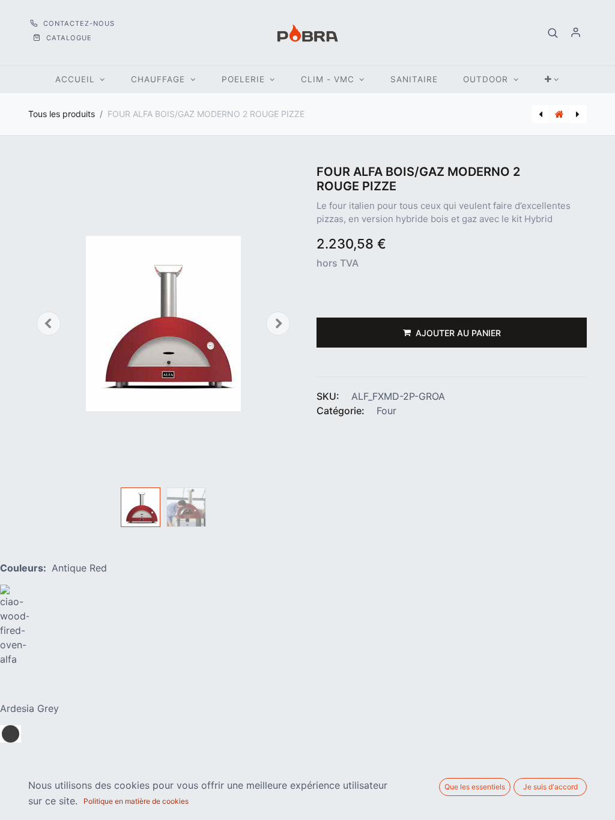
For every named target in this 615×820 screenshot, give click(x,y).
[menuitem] (414, 79)
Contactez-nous (78, 23)
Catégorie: (341, 411)
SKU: (328, 396)
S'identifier (576, 33)
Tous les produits (61, 114)
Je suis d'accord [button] (550, 786)
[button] (553, 33)
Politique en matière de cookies (136, 801)
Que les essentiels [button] (474, 786)
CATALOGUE (68, 38)
